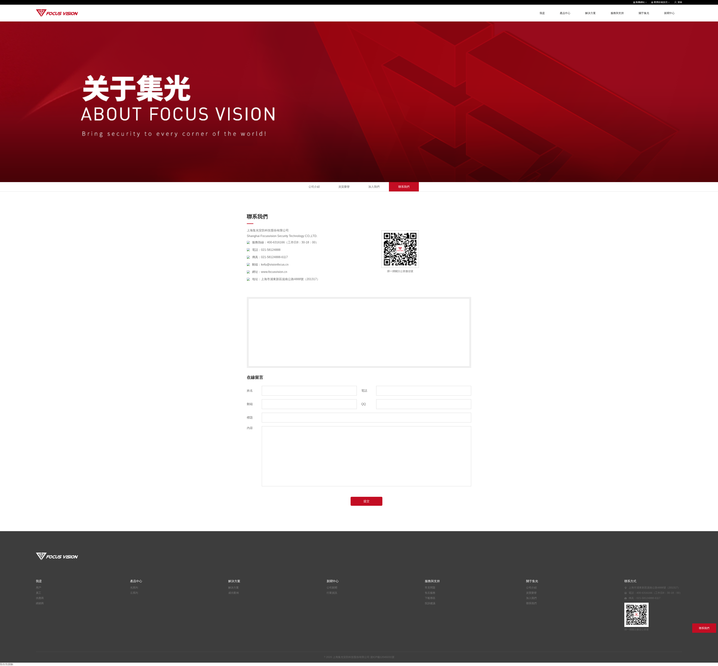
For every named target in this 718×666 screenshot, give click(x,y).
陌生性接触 (6, 664)
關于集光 (644, 13)
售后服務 (430, 592)
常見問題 (430, 587)
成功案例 (233, 592)
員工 (38, 592)
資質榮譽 (344, 186)
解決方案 (590, 13)
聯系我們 (403, 186)
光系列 (134, 587)
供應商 (40, 598)
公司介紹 (314, 186)
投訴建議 (430, 603)
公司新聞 (332, 587)
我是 (542, 13)
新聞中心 (669, 13)
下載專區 (430, 598)
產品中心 (565, 13)
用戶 (38, 587)
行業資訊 (332, 592)
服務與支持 (617, 13)
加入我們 (374, 186)
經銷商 (40, 603)
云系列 (134, 592)
